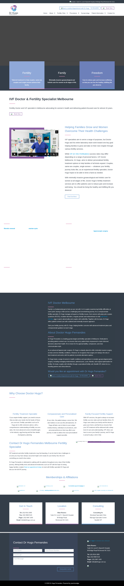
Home (45, 13)
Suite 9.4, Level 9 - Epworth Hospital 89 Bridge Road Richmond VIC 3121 (62, 517)
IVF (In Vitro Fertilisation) (79, 154)
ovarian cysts (33, 228)
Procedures (73, 13)
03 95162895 (94, 8)
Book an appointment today (33, 467)
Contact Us (111, 13)
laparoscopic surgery (101, 231)
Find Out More (72, 196)
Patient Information (97, 13)
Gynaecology (85, 13)
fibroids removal (9, 228)
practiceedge (75, 583)
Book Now (109, 8)
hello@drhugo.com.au (28, 520)
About (51, 13)
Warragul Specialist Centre (98, 517)
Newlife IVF (98, 520)
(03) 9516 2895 (27, 512)
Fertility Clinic (61, 13)
